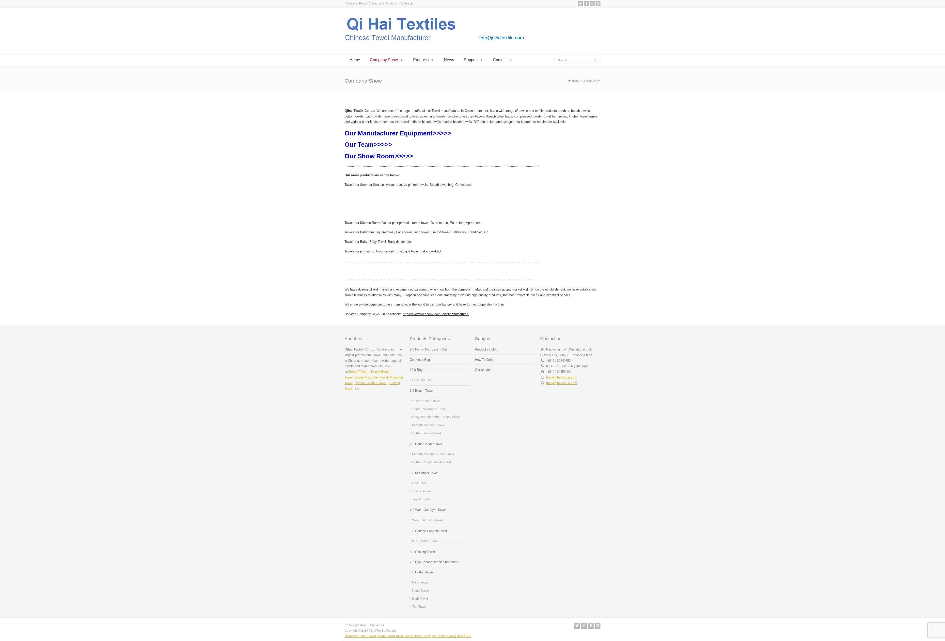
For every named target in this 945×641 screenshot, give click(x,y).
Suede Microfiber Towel (371, 377)
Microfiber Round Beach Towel (434, 454)
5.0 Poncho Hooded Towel (428, 531)
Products (391, 3)
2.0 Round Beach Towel (426, 444)
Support (471, 60)
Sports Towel (421, 491)
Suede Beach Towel (426, 401)
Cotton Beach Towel (426, 433)
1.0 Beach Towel (421, 391)
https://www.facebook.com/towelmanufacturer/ (436, 314)
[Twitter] (580, 3)
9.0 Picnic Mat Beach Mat (428, 349)
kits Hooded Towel (425, 541)
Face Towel (420, 582)
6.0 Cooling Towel (422, 552)
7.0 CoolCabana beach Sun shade (434, 562)
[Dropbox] (598, 3)
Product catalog (486, 349)
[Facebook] (586, 3)
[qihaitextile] (436, 44)
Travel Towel (421, 499)
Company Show (355, 3)
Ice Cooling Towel (444, 636)
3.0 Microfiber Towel (424, 473)
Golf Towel (419, 483)
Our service (483, 370)
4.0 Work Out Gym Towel (428, 510)
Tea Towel (419, 607)
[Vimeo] (592, 3)
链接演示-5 (464, 636)
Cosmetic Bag (420, 360)
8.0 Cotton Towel (422, 572)
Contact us (375, 3)
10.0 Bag (416, 370)
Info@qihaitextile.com (561, 377)
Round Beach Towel (390, 636)
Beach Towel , (359, 372)
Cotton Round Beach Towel (431, 462)
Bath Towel (420, 598)
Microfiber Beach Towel (428, 425)
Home (354, 60)
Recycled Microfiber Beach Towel (436, 417)
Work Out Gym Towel (427, 520)
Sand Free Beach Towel (429, 409)
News (449, 60)
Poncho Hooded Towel (370, 383)
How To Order (484, 360)
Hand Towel (420, 590)
